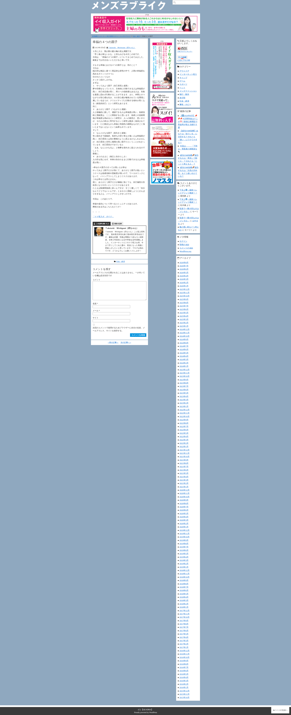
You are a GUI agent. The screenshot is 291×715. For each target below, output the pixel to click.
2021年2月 (183, 483)
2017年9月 (183, 621)
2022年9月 (183, 420)
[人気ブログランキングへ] (182, 48)
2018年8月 (183, 584)
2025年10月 (184, 296)
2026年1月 (183, 286)
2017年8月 (183, 624)
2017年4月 (183, 637)
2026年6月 (183, 269)
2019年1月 (183, 567)
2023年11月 (184, 373)
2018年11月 (184, 574)
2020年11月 (184, 493)
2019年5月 (183, 554)
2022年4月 (183, 436)
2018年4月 (183, 597)
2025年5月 (183, 313)
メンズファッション (188, 91)
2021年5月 (183, 473)
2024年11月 (184, 333)
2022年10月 (184, 416)
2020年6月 (183, 510)
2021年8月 (183, 463)
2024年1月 (183, 366)
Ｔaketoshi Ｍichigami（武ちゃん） (121, 47)
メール (96, 311)
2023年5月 (183, 393)
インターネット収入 (188, 74)
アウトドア (184, 71)
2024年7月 (183, 346)
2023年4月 (183, 396)
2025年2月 (183, 323)
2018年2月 (183, 604)
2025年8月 (183, 303)
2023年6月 (183, 390)
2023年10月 (184, 376)
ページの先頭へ (281, 710)
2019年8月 (183, 544)
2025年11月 (184, 293)
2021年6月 (183, 470)
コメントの (186, 248)
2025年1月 (183, 326)
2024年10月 (184, 336)
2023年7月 (183, 386)
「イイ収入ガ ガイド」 (103, 217)
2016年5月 (183, 674)
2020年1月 (183, 527)
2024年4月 (183, 356)
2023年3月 (183, 400)
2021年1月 (183, 487)
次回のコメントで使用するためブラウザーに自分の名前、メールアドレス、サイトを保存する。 (119, 329)
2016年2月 (183, 684)
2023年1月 (183, 406)
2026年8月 (183, 263)
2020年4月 (183, 517)
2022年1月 (183, 446)
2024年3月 (183, 359)
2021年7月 (183, 467)
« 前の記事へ (113, 342)
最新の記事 (118, 223)
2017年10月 (184, 617)
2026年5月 (183, 273)
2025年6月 (183, 309)
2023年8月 (183, 383)
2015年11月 (184, 694)
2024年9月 (183, 339)
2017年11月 (184, 614)
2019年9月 (183, 540)
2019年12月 (184, 530)
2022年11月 (184, 413)
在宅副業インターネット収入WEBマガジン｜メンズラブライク (111, 36)
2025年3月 (183, 319)
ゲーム (182, 81)
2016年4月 (183, 677)
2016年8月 (183, 664)
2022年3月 (183, 440)
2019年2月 (183, 564)
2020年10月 (184, 497)
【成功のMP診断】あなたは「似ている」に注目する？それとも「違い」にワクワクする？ (188, 137)
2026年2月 (183, 283)
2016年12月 (184, 651)
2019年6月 (183, 550)
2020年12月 (184, 490)
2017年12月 (184, 611)
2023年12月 (184, 370)
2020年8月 (183, 503)
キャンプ (183, 78)
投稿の (184, 245)
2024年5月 (183, 353)
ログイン (183, 241)
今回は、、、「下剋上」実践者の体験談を (187, 147)
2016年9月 (183, 661)
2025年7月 (183, 306)
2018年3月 (183, 600)
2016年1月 (183, 687)
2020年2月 (183, 523)
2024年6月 (183, 349)
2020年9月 (183, 500)
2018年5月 (183, 594)
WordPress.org (185, 251)
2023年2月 (183, 403)
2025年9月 (183, 299)
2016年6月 (183, 671)
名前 (95, 304)
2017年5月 (183, 634)
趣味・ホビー (185, 104)
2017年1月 (183, 647)
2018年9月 (183, 580)
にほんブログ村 (183, 60)
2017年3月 (183, 641)
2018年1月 (183, 607)
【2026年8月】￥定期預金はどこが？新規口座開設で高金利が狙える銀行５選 (188, 121)
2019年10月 (184, 537)
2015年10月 (184, 697)
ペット (182, 88)
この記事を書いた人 (102, 223)
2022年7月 (183, 426)
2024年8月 (183, 343)
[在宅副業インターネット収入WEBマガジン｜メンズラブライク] (132, 2)
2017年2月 (183, 644)
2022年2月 (183, 443)
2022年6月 (183, 430)
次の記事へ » (126, 342)
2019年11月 (184, 534)
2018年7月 (183, 587)
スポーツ (183, 84)
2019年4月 (183, 557)
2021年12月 (184, 450)
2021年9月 (183, 460)
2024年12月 (184, 329)
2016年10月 (184, 657)
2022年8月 (183, 423)
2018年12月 (184, 570)
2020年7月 (183, 507)
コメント (96, 280)
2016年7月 (183, 667)
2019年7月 (183, 547)
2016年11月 (184, 654)
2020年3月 (183, 520)
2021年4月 (183, 477)
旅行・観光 (184, 94)
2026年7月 (183, 266)
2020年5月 (183, 513)
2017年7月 (183, 627)
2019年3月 (183, 560)
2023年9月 (183, 380)
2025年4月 (183, 316)
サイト (95, 318)
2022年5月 (183, 433)
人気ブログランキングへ (184, 51)
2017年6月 (183, 631)
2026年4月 (183, 276)
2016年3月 (183, 681)
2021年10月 (184, 457)
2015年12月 (184, 691)
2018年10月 (184, 577)
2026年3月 (183, 279)
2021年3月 (183, 480)
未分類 (182, 98)
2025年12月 (184, 289)
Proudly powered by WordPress (145, 712)
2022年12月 (184, 410)
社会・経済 (136, 36)
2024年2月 (183, 363)
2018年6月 (183, 590)
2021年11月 (184, 453)
